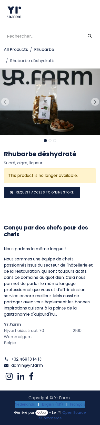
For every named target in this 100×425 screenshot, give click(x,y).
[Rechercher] (89, 36)
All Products (16, 49)
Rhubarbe (44, 49)
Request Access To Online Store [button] (44, 192)
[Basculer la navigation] (91, 12)
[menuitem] (25, 404)
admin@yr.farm (27, 365)
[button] (5, 102)
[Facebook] (31, 376)
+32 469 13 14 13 (26, 359)
